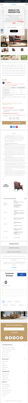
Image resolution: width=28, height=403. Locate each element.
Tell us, (19, 115)
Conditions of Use (6, 379)
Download (20, 225)
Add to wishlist (10, 118)
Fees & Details (14, 267)
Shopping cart (5, 367)
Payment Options (5, 373)
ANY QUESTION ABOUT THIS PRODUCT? (10, 113)
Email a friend (17, 118)
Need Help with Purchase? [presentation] (14, 252)
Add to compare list (14, 118)
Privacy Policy (5, 354)
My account (4, 361)
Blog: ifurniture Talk (6, 356)
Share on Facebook (11, 127)
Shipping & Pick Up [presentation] (14, 243)
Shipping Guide (5, 375)
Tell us (22, 109)
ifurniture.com (5, 393)
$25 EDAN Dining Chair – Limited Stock (12, 1)
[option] (5, 50)
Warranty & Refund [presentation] (14, 247)
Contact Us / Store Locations (8, 347)
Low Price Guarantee (6, 351)
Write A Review (21, 275)
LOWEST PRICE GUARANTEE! (8, 107)
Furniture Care (5, 377)
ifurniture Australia (6, 392)
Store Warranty (5, 352)
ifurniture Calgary (5, 384)
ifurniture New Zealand (7, 390)
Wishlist (3, 369)
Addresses (4, 365)
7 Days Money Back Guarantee (8, 349)
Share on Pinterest (17, 127)
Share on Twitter (14, 127)
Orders (3, 363)
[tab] (14, 244)
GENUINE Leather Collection (12, 103)
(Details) (18, 237)
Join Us (3, 395)
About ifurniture (5, 388)
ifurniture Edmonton (6, 386)
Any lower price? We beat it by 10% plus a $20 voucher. (14, 84)
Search (26, 7)
